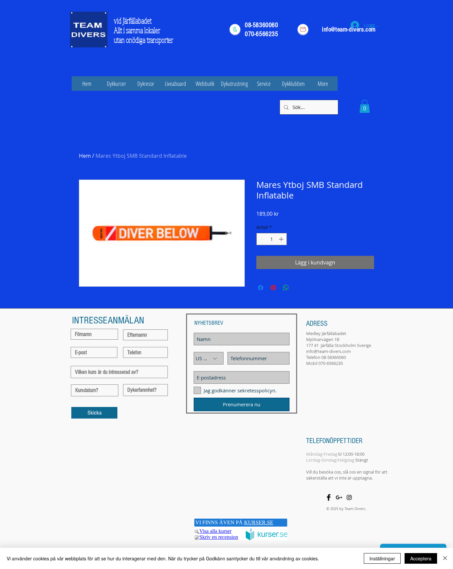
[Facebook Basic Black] (328, 497)
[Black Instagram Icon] (349, 497)
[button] (364, 106)
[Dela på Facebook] (261, 288)
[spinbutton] (272, 239)
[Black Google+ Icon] (339, 497)
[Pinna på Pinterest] (273, 288)
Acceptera (420, 558)
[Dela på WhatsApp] (286, 288)
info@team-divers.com (328, 351)
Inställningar (382, 558)
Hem (85, 155)
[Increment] (282, 239)
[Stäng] (445, 558)
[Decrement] (261, 239)
